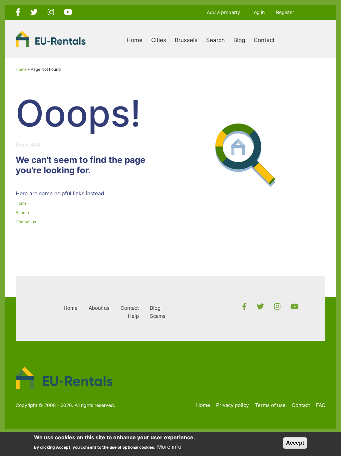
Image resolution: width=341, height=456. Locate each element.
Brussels (186, 40)
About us (99, 308)
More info (169, 446)
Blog (239, 40)
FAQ (320, 405)
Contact (264, 40)
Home (135, 40)
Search (215, 40)
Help (133, 316)
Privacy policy (232, 405)
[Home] (51, 38)
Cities (158, 40)
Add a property (223, 12)
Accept (295, 443)
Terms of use (270, 405)
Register (285, 12)
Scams (158, 316)
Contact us (26, 221)
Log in (258, 12)
